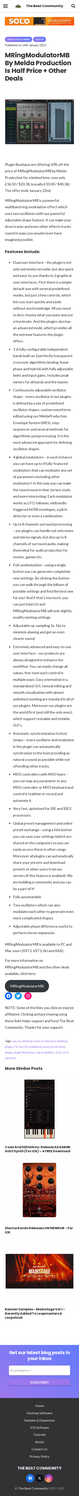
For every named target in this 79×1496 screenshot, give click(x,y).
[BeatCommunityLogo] (18, 6)
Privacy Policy (39, 1456)
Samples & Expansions (39, 1420)
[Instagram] (49, 1478)
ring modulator (44, 1052)
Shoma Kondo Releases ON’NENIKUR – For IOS (39, 1230)
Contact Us (39, 1449)
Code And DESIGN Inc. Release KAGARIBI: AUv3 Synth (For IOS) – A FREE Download (38, 1149)
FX (15, 1046)
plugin (9, 1052)
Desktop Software (39, 1413)
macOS (23, 1046)
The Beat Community (33, 1488)
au (19, 1041)
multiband (35, 1046)
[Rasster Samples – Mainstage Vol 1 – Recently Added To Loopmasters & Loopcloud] (39, 1239)
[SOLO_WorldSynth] (39, 24)
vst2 (58, 1052)
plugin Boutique (24, 1052)
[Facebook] (30, 1478)
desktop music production (39, 1041)
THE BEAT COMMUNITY (39, 1468)
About (39, 1442)
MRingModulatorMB (27, 986)
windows (10, 1058)
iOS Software (39, 1427)
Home (39, 1406)
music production (54, 1046)
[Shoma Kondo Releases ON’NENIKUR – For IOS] (39, 1158)
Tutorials (39, 1434)
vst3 (65, 1052)
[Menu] (5, 6)
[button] (73, 6)
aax (14, 1041)
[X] (39, 1478)
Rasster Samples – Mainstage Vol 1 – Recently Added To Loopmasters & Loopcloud (35, 1313)
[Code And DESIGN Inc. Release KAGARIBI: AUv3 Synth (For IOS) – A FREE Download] (39, 1077)
